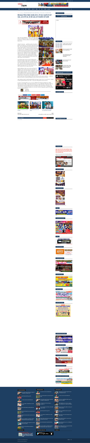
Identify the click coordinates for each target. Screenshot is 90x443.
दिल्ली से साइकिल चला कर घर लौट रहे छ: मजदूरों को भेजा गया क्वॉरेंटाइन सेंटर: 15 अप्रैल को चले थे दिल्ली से (65, 404)
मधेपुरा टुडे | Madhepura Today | (23, 432)
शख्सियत (37, 9)
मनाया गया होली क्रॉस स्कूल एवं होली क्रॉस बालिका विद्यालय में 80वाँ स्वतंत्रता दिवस (67, 55)
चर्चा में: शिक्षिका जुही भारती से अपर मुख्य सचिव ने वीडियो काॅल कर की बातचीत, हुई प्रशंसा (65, 426)
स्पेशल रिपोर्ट (29, 9)
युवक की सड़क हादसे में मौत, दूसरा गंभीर (45, 410)
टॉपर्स (39, 9)
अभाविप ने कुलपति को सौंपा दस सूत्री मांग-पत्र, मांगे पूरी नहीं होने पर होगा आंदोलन (47, 110)
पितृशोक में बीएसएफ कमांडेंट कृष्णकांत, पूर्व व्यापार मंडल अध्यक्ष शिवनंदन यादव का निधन (46, 419)
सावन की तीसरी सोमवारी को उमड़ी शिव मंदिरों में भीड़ (28, 407)
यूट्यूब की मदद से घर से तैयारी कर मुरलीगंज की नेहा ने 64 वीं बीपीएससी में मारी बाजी (65, 392)
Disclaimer (25, 441)
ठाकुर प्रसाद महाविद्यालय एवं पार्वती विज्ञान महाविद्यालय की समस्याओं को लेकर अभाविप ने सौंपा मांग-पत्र (28, 419)
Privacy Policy (21, 441)
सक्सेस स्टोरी (33, 9)
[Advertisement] (64, 324)
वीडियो (26, 9)
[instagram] (71, 439)
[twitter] (70, 1)
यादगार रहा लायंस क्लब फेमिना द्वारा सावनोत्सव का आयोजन (23, 110)
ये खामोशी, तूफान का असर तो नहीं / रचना (27, 433)
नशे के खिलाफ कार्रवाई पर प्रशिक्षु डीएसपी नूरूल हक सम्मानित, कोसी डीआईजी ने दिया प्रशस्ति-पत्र (67, 66)
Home (19, 9)
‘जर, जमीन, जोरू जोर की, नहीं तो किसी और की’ (27, 399)
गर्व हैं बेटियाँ (45, 9)
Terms (18, 441)
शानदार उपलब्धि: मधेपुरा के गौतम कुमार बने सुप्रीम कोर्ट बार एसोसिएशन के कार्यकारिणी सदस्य (28, 393)
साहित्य (42, 9)
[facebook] (68, 439)
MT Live (22, 9)
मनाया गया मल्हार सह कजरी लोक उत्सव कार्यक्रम (34, 110)
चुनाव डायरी (48, 9)
